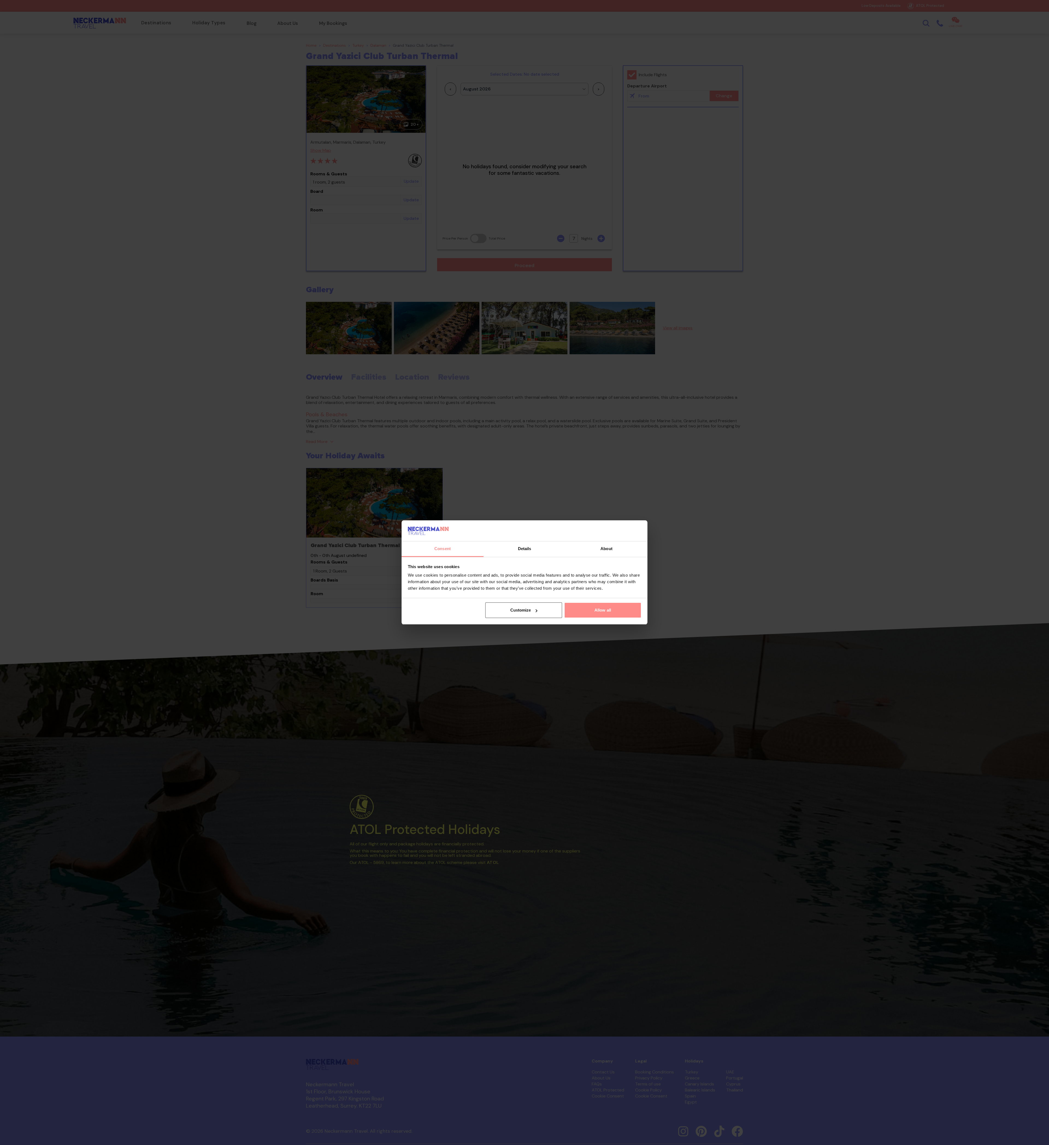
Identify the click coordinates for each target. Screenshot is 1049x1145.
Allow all (602, 610)
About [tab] (606, 549)
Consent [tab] (442, 549)
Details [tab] (524, 549)
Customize (520, 610)
